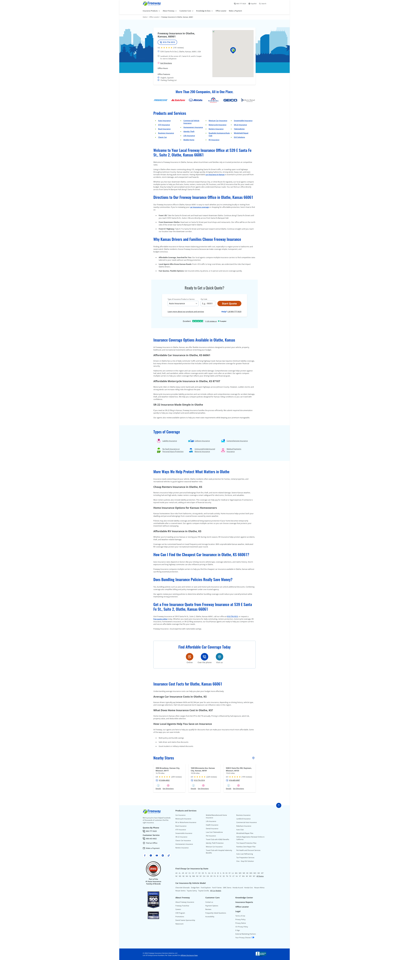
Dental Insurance (212, 828)
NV (197, 876)
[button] (233, 50)
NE (183, 876)
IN (223, 873)
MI (247, 873)
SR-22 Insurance (181, 837)
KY (229, 873)
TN (227, 876)
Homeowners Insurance (193, 127)
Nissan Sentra (180, 891)
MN (251, 873)
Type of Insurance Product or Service (181, 299)
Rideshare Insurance (243, 826)
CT (196, 873)
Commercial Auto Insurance (246, 822)
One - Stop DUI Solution (245, 861)
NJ (190, 876)
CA (190, 873)
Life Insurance (189, 135)
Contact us (209, 902)
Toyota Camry (192, 891)
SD (224, 876)
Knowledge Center (244, 897)
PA (215, 876)
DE (203, 873)
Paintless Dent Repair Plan (246, 847)
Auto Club (240, 830)
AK (176, 873)
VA (237, 876)
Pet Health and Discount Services (248, 850)
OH (204, 876)
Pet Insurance (211, 836)
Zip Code (204, 299)
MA (236, 873)
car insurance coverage (199, 207)
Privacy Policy (240, 919)
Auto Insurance (164, 120)
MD (240, 873)
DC (199, 873)
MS (259, 873)
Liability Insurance (169, 441)
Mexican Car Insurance (218, 120)
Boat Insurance (164, 129)
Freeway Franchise (182, 906)
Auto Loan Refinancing (244, 854)
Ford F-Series (217, 887)
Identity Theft (188, 131)
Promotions (179, 916)
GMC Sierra (227, 887)
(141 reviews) (178, 47)
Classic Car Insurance (183, 840)
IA (215, 873)
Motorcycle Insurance (217, 125)
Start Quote (229, 303)
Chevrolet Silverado (182, 887)
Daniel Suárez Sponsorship (185, 920)
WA (243, 876)
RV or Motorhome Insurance (185, 822)
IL (220, 873)
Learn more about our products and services (186, 311)
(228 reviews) (211, 777)
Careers (178, 909)
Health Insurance (212, 825)
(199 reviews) (247, 777)
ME (244, 873)
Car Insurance (180, 815)
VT (240, 876)
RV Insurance (214, 140)
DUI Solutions (239, 137)
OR (211, 876)
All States (260, 876)
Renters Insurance (216, 129)
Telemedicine (239, 129)
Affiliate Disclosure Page (189, 955)
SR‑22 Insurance (240, 125)
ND (180, 876)
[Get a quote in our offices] (219, 656)
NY (201, 876)
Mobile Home (188, 140)
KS (226, 873)
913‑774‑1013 (232, 616)
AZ (186, 873)
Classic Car (162, 137)
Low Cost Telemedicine (214, 832)
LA (233, 873)
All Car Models (215, 891)
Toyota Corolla (203, 891)
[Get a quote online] (189, 656)
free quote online (160, 619)
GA (209, 873)
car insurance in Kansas (215, 174)
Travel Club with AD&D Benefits (217, 839)
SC (220, 876)
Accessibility (209, 916)
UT (233, 876)
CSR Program (180, 913)
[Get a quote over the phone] (204, 656)
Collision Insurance (202, 441)
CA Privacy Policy (241, 927)
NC (176, 876)
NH (187, 876)
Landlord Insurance (243, 819)
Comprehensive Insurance (237, 441)
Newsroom (179, 924)
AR (183, 873)
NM (193, 876)
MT (262, 873)
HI (212, 873)
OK (208, 876)
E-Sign (237, 930)
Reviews (208, 909)
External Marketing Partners (245, 934)
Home (145, 17)
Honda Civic (248, 887)
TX (230, 876)
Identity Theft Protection (215, 843)
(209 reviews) (176, 777)
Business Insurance (166, 133)
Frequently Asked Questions (215, 913)
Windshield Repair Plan (244, 833)
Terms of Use (240, 916)
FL (206, 873)
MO (254, 873)
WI (247, 876)
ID (218, 873)
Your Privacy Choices (243, 937)
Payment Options (211, 906)
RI (217, 876)
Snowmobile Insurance (243, 120)
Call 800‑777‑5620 (234, 311)
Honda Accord (238, 887)
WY (254, 876)
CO (193, 873)
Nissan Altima (259, 887)
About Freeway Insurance (184, 902)
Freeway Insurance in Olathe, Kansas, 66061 (177, 17)
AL (180, 873)
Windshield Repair (241, 133)
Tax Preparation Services (245, 857)
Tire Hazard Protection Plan (246, 843)
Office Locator (154, 17)
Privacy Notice (240, 923)
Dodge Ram (195, 887)
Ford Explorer (206, 887)
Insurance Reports (244, 902)
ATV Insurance (164, 125)
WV (250, 876)
